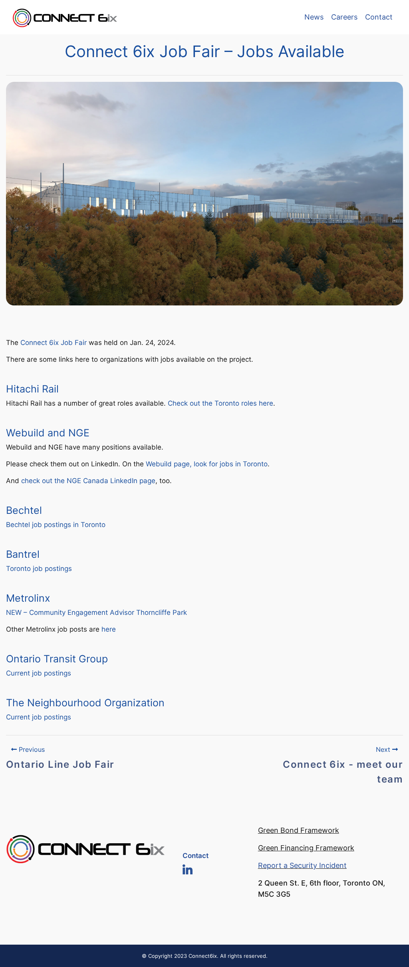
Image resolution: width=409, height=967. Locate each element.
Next (384, 749)
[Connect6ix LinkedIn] (188, 869)
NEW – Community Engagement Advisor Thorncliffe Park (96, 612)
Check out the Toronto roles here (220, 403)
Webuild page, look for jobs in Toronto (207, 464)
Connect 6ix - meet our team (343, 772)
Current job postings (38, 673)
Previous (31, 749)
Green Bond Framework (298, 830)
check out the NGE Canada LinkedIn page (88, 481)
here (108, 629)
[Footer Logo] (85, 848)
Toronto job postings (39, 569)
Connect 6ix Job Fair (53, 343)
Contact (379, 17)
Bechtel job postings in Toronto (55, 525)
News (314, 17)
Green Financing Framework (306, 848)
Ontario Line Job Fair (60, 764)
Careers (344, 17)
